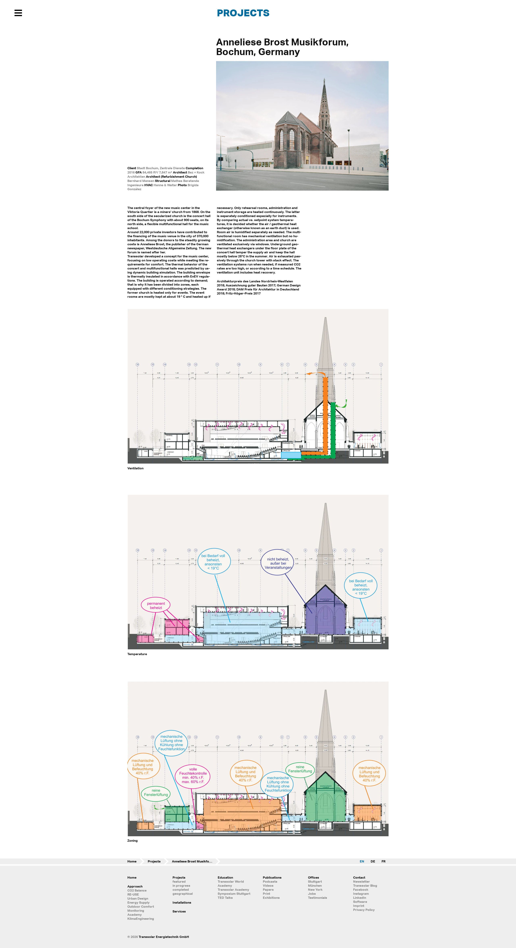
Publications (272, 877)
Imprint (358, 906)
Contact (359, 877)
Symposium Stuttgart (234, 894)
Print (266, 894)
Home (131, 861)
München (315, 885)
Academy (134, 915)
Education (225, 877)
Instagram (361, 894)
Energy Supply (138, 902)
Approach (135, 886)
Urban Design (137, 898)
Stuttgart (315, 881)
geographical (183, 894)
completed (181, 889)
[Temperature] (258, 648)
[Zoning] (258, 835)
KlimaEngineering (140, 919)
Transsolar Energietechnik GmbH (164, 937)
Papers (268, 889)
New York (315, 889)
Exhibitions (271, 898)
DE (373, 861)
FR (383, 861)
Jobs (312, 894)
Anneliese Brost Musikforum (193, 861)
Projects (243, 13)
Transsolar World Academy (231, 883)
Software (360, 902)
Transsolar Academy (233, 889)
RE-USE (133, 894)
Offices (313, 877)
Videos (268, 885)
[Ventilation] (258, 463)
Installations (182, 902)
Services (179, 911)
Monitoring (135, 910)
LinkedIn (359, 898)
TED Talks (225, 898)
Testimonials (317, 898)
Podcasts (270, 881)
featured (179, 881)
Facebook (360, 889)
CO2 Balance (137, 890)
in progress (181, 885)
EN (362, 861)
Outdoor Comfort (140, 906)
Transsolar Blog (365, 885)
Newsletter (361, 881)
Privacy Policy (364, 910)
